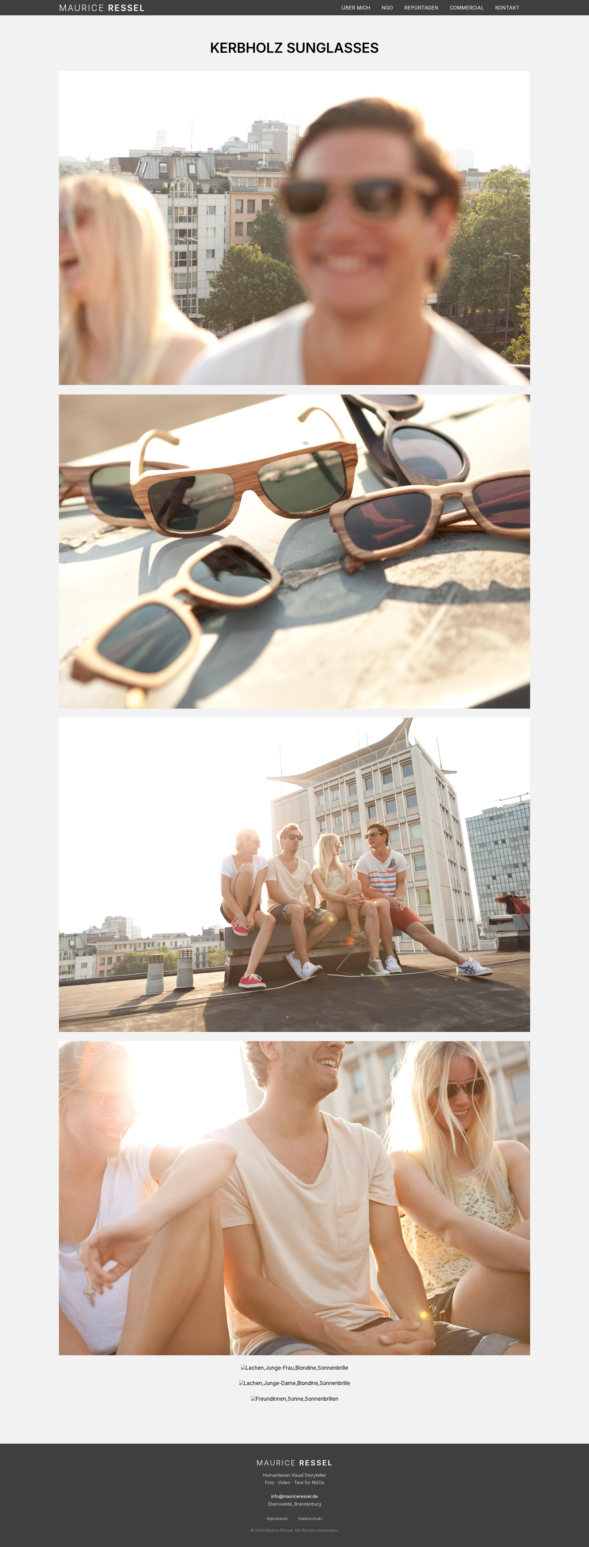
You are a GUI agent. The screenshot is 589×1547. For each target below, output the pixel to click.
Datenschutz (310, 1518)
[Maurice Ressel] (102, 8)
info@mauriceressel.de (294, 1496)
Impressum (277, 1518)
